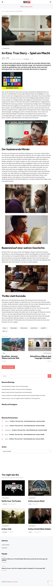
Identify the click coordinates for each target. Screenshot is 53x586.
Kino (5, 331)
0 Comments (26, 59)
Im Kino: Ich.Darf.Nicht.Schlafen (39, 529)
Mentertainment (47, 353)
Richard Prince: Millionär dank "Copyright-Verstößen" (40, 357)
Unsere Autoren (5, 544)
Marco (30, 532)
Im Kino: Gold (6, 529)
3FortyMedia (15, 581)
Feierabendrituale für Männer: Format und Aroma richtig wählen (17, 389)
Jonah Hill (44, 328)
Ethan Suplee (14, 328)
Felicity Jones (24, 328)
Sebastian (5, 504)
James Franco (34, 328)
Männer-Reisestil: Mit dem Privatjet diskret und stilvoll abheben (17, 392)
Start (3, 11)
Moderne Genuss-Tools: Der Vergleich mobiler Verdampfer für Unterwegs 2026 (21, 398)
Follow (27, 411)
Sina (30, 504)
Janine (8, 57)
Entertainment (6, 48)
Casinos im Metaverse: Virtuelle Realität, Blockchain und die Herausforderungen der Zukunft (23, 395)
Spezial (4, 556)
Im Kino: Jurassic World (36, 501)
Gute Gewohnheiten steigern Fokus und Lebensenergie (15, 386)
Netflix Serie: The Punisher (11, 501)
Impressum (4, 547)
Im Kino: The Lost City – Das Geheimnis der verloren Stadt (27, 421)
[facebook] (48, 582)
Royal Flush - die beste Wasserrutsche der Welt (10, 357)
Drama (5, 328)
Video (4, 353)
